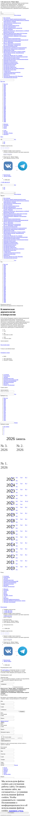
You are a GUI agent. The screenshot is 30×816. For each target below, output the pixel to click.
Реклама (5, 131)
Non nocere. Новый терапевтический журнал (14, 19)
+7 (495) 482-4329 (7, 612)
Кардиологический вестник (10, 46)
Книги (5, 128)
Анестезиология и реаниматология (12, 23)
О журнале (6, 374)
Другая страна (7, 774)
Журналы (5, 124)
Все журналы (17, 15)
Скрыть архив (4, 387)
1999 (4, 120)
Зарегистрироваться (5, 740)
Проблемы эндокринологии (10, 62)
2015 (4, 99)
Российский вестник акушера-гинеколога (13, 68)
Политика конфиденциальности (11, 599)
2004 (4, 113)
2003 (4, 115)
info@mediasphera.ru (8, 159)
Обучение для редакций (9, 602)
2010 (4, 106)
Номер (16, 422)
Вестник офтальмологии (9, 26)
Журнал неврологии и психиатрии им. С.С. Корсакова (12, 41)
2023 (4, 89)
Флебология (6, 75)
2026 (4, 85)
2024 (4, 87)
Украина (5, 770)
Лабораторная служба (8, 50)
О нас (4, 130)
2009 (4, 107)
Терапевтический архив (9, 73)
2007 (4, 110)
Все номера (6, 426)
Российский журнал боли (9, 69)
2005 (4, 112)
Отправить (22, 711)
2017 (4, 97)
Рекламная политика (8, 382)
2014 (4, 100)
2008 (4, 108)
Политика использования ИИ (10, 379)
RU (15, 139)
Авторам (5, 377)
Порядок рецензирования (9, 381)
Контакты (5, 134)
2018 (4, 95)
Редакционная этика (8, 378)
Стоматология (7, 71)
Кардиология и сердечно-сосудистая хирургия (15, 47)
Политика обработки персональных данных (14, 600)
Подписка (5, 125)
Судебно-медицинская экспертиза (11, 72)
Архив (5, 126)
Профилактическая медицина (10, 63)
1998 (4, 121)
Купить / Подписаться (8, 385)
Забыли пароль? (5, 721)
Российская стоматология (9, 67)
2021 (4, 91)
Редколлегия (6, 375)
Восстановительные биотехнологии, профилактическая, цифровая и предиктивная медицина (14, 36)
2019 (4, 94)
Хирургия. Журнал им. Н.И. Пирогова (13, 76)
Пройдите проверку (18, 687)
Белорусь (5, 769)
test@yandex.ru (5, 670)
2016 (4, 98)
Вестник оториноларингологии (11, 25)
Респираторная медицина (9, 64)
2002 (4, 116)
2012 (4, 103)
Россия (16, 765)
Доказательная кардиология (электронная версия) (15, 39)
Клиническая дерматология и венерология (14, 49)
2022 (4, 90)
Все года (3, 81)
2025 (4, 86)
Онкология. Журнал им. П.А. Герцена (12, 55)
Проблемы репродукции (9, 60)
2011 (4, 104)
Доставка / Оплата (8, 133)
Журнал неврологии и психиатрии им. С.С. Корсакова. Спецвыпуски (12, 44)
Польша (5, 771)
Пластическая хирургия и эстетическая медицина (15, 59)
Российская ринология (9, 65)
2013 (4, 102)
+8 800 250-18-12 (7, 616)
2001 (4, 117)
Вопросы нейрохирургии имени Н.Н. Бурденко (15, 33)
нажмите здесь (16, 810)
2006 (4, 111)
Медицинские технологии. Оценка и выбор (14, 51)
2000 (4, 119)
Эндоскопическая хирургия (10, 77)
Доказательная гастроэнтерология (11, 38)
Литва (5, 772)
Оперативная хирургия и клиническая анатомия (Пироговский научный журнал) (15, 57)
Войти (2, 722)
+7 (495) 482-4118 (7, 610)
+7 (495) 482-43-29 (5, 182)
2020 (4, 93)
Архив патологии (7, 24)
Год (15, 260)
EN (4, 142)
